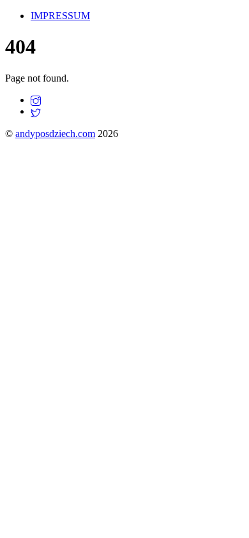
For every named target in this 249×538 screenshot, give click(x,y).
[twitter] (36, 111)
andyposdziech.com (55, 133)
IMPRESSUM (60, 15)
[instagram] (36, 99)
